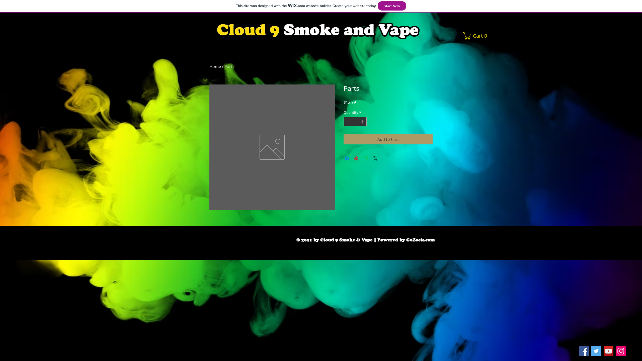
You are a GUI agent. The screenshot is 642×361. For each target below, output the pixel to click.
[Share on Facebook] (347, 158)
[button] (477, 36)
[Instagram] (621, 351)
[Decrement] (347, 121)
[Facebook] (584, 351)
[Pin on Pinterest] (356, 158)
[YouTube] (608, 351)
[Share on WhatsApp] (366, 158)
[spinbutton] (355, 121)
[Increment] (363, 121)
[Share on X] (375, 158)
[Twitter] (596, 351)
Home (215, 66)
